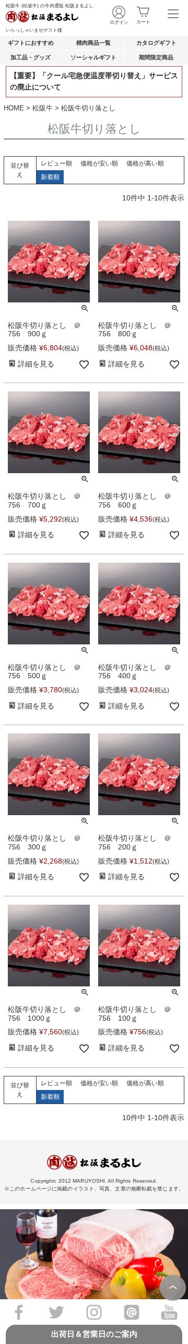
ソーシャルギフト (93, 57)
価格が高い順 (145, 163)
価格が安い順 (99, 163)
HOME (14, 108)
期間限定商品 (156, 57)
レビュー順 (56, 163)
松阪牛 (42, 108)
